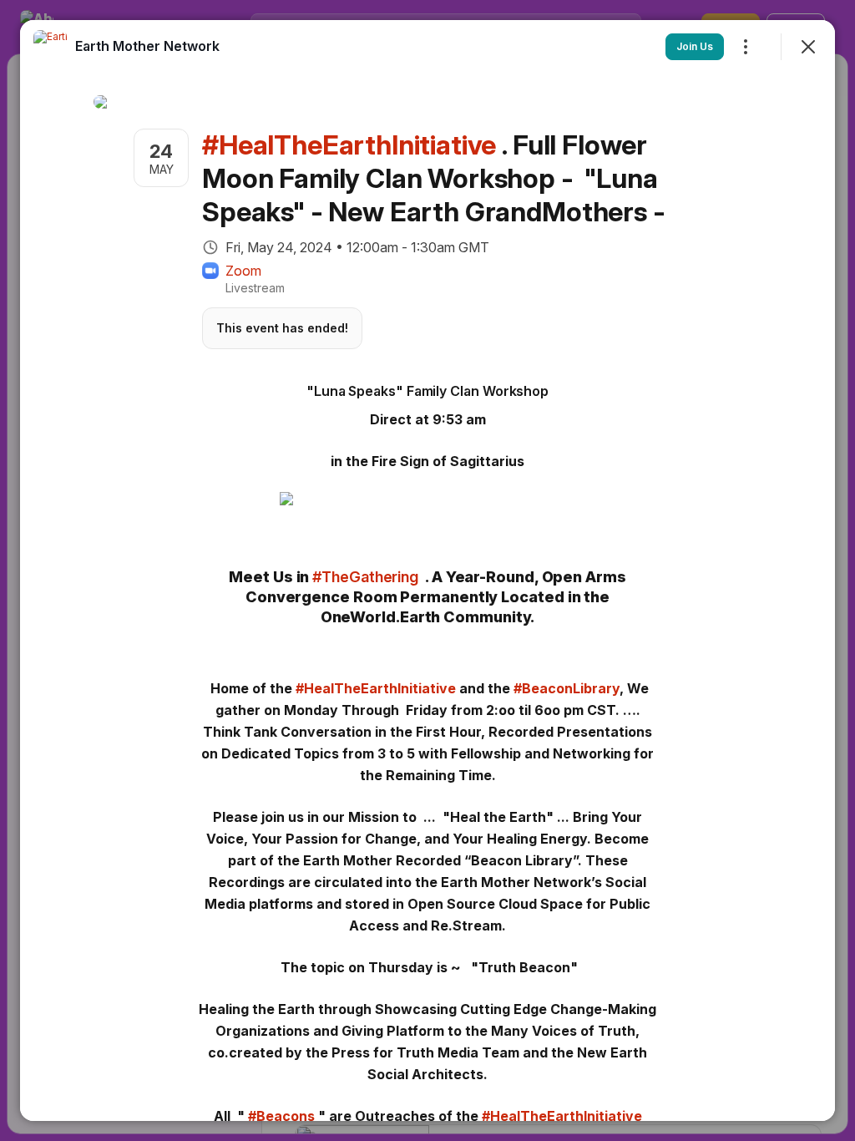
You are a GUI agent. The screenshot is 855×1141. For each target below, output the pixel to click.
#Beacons (281, 1116)
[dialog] (427, 570)
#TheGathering (365, 577)
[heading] (147, 46)
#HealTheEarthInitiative (376, 688)
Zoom (243, 270)
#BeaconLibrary (567, 688)
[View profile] (50, 46)
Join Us (694, 46)
